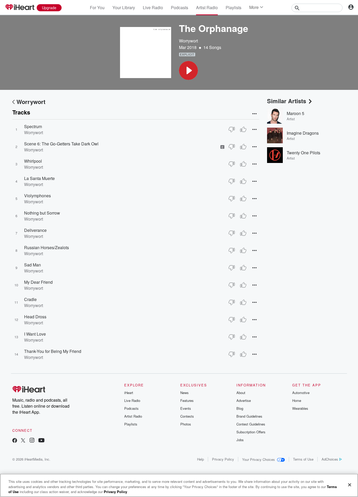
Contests (187, 416)
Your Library (123, 7)
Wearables (300, 408)
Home (296, 400)
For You (97, 7)
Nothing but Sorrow (42, 213)
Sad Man (32, 265)
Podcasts (179, 7)
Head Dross (35, 317)
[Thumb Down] (231, 129)
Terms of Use (303, 459)
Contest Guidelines (250, 424)
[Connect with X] (23, 441)
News (184, 392)
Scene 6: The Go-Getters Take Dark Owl (61, 144)
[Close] (349, 484)
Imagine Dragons (303, 133)
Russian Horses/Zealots (46, 247)
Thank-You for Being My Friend (52, 351)
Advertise (243, 400)
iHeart (128, 392)
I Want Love (35, 334)
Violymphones (37, 196)
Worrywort (188, 41)
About (240, 392)
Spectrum (33, 126)
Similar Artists (286, 101)
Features (187, 400)
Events (185, 408)
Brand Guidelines (249, 416)
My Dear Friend (38, 282)
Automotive (301, 392)
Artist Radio (207, 7)
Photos (185, 424)
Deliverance (35, 230)
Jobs (240, 439)
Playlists (233, 7)
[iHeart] (19, 7)
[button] (188, 70)
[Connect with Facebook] (14, 441)
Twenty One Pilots (303, 153)
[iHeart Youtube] (41, 441)
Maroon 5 (295, 113)
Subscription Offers (250, 431)
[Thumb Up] (243, 129)
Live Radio (153, 7)
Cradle (30, 299)
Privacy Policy (223, 459)
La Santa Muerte (39, 178)
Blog (239, 408)
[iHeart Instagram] (32, 441)
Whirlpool (33, 161)
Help (200, 459)
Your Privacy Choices (258, 459)
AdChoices (330, 459)
